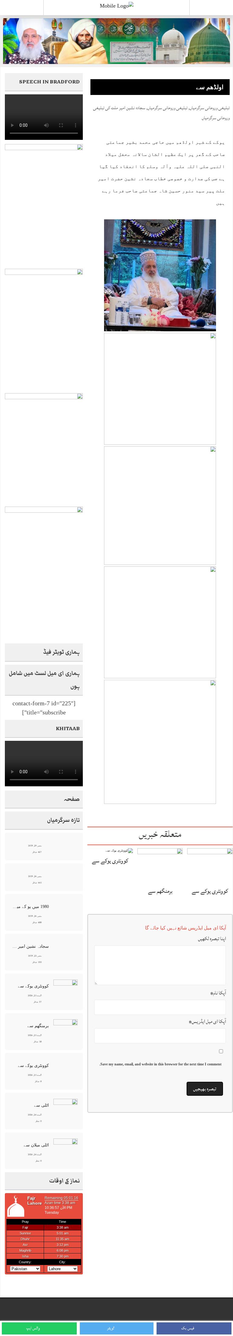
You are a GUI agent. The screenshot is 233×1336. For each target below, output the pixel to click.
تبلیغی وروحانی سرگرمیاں (210, 107)
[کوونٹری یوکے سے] (210, 865)
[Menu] (21, 7)
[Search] (211, 8)
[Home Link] (116, 5)
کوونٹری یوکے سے (210, 891)
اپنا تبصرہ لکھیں (212, 938)
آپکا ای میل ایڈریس (207, 1021)
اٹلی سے (41, 1105)
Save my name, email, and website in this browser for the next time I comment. (160, 1064)
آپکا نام (218, 993)
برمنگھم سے (160, 891)
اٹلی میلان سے (36, 1145)
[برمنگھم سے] (160, 865)
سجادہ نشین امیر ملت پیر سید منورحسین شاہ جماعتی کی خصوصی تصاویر (30, 946)
